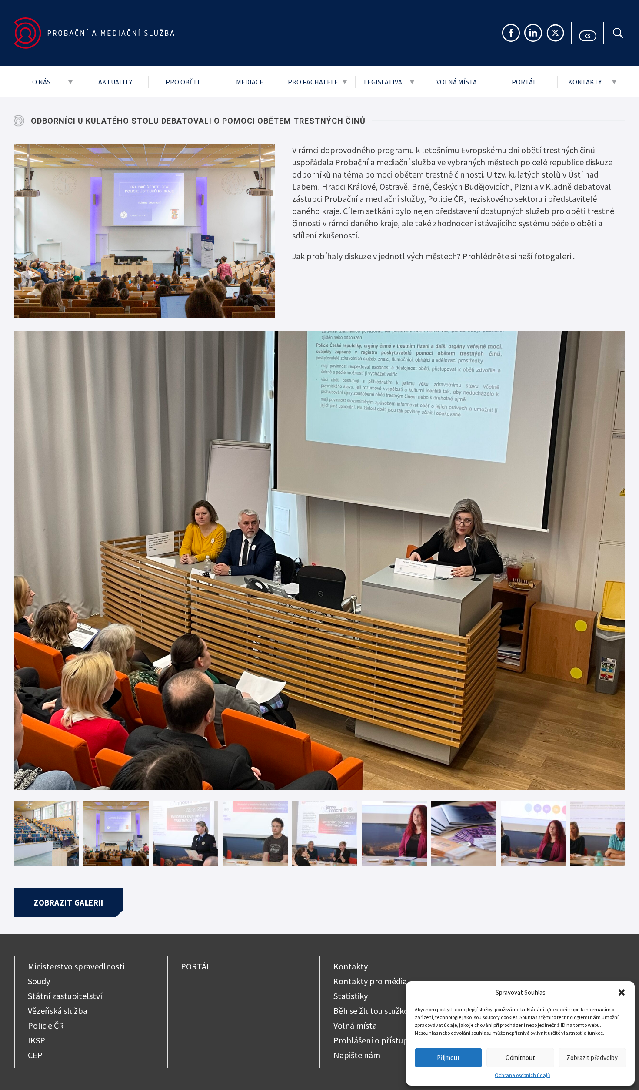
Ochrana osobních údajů (522, 1075)
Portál (524, 81)
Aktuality (115, 81)
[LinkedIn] (533, 33)
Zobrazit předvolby (592, 1057)
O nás (41, 81)
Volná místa (456, 81)
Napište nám (356, 1055)
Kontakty (585, 81)
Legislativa (383, 81)
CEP (35, 1055)
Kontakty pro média (370, 981)
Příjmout (448, 1057)
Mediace (249, 81)
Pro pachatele (313, 81)
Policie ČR (46, 1025)
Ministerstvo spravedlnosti (76, 966)
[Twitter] (555, 33)
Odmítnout (520, 1057)
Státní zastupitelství (65, 995)
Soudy (39, 981)
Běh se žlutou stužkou (373, 1010)
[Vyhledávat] (618, 33)
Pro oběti (183, 81)
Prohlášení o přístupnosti (379, 1040)
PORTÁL (196, 966)
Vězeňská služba (57, 1010)
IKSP (36, 1040)
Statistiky (350, 995)
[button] (621, 992)
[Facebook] (511, 33)
